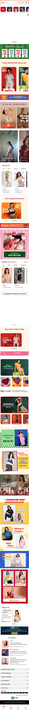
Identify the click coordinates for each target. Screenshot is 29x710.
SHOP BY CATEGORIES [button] (6, 676)
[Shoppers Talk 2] (11, 616)
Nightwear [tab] (23, 168)
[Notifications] (19, 2)
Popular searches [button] (6, 673)
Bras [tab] (9, 168)
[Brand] (8, 117)
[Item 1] (5, 382)
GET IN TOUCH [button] (5, 688)
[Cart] (26, 2)
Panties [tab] (15, 168)
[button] (22, 2)
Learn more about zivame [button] (8, 669)
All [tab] (3, 168)
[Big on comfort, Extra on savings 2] (11, 340)
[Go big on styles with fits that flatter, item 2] (11, 211)
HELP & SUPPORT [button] (5, 680)
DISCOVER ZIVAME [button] (6, 684)
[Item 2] (17, 382)
